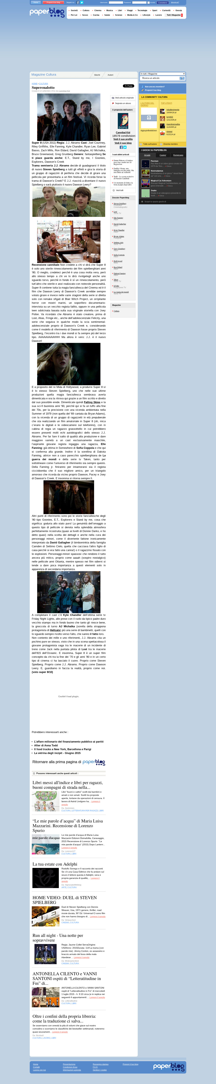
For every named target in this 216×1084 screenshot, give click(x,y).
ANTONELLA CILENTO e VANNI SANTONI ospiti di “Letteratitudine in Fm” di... (67, 978)
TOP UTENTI (166, 103)
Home (36, 2)
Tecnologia (142, 10)
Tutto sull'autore (150, 144)
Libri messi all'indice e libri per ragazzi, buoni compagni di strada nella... (68, 784)
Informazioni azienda (72, 1070)
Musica (109, 10)
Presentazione (69, 1064)
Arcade (147, 155)
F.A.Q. (95, 1067)
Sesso (85, 15)
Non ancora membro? (155, 87)
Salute (107, 15)
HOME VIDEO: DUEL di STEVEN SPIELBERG (65, 899)
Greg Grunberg (119, 248)
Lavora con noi (39, 1070)
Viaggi (130, 10)
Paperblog (47, 13)
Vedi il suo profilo (123, 139)
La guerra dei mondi (121, 292)
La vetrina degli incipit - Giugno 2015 (57, 753)
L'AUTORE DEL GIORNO (147, 104)
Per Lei (74, 15)
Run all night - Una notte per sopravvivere (58, 937)
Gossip (179, 10)
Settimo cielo (118, 242)
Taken (116, 279)
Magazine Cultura (43, 74)
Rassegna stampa (100, 1064)
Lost (115, 211)
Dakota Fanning (120, 273)
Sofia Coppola (119, 254)
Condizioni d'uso (70, 1067)
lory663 (170, 117)
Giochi (97, 75)
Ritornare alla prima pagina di (57, 762)
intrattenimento (173, 110)
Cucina (96, 15)
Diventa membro (171, 144)
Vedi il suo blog (123, 143)
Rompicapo (178, 155)
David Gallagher (120, 224)
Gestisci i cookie (100, 1070)
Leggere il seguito (69, 848)
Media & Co (132, 15)
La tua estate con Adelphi (55, 864)
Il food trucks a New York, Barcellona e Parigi (62, 749)
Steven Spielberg (120, 203)
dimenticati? (175, 2)
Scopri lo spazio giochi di (155, 202)
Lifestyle (146, 15)
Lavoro (158, 15)
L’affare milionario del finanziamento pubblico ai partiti (69, 741)
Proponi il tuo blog (153, 90)
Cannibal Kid (64, 91)
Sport (154, 10)
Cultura (116, 311)
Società (74, 10)
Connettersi (162, 3)
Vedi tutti (119, 190)
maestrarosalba (173, 124)
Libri (120, 10)
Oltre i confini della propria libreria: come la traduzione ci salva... (64, 1018)
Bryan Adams (119, 236)
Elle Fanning (118, 217)
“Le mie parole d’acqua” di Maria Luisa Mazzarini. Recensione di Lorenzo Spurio (68, 825)
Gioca (169, 166)
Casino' (163, 155)
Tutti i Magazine (174, 15)
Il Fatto (116, 285)
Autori (110, 75)
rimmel (169, 131)
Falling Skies (92, 402)
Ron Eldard (118, 267)
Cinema (97, 10)
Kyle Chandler (119, 230)
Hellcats (55, 630)
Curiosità (166, 10)
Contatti (36, 1067)
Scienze (118, 15)
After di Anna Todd (46, 745)
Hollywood (118, 261)
